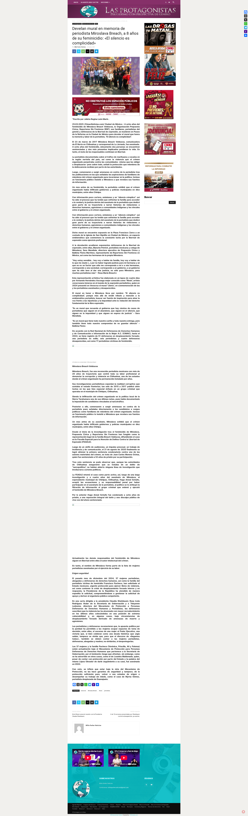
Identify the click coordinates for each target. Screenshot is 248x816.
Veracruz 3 (97, 809)
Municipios (130, 807)
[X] (246, 20)
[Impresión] (92, 51)
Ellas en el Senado (144, 805)
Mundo (123, 807)
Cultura (112, 805)
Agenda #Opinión (77, 805)
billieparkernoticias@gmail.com (118, 787)
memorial (83, 690)
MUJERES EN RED (115, 807)
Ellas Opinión (93, 807)
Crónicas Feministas (102, 805)
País (96, 23)
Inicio (76, 2)
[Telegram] (96, 51)
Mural (100, 690)
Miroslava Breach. (92, 690)
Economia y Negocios (140, 807)
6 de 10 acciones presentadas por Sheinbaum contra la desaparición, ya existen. (125, 715)
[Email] (88, 51)
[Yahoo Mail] (246, 31)
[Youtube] (169, 2)
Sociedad (74, 809)
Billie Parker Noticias (80, 47)
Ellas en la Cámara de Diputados (160, 805)
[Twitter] (165, 2)
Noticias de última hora (88, 23)
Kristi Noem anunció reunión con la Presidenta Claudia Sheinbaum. (87, 715)
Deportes (118, 805)
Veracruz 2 (90, 809)
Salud (167, 807)
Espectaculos (84, 807)
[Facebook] (74, 51)
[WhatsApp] (83, 51)
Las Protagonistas (82, 21)
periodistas (107, 690)
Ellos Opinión (75, 807)
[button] (173, 2)
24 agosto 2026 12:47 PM (89, 2)
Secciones (104, 2)
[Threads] (246, 16)
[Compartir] (246, 35)
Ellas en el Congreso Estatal (130, 805)
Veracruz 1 (82, 809)
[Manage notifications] (243, 811)
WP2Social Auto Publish (116, 815)
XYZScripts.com (134, 815)
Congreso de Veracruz (90, 805)
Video (103, 809)
